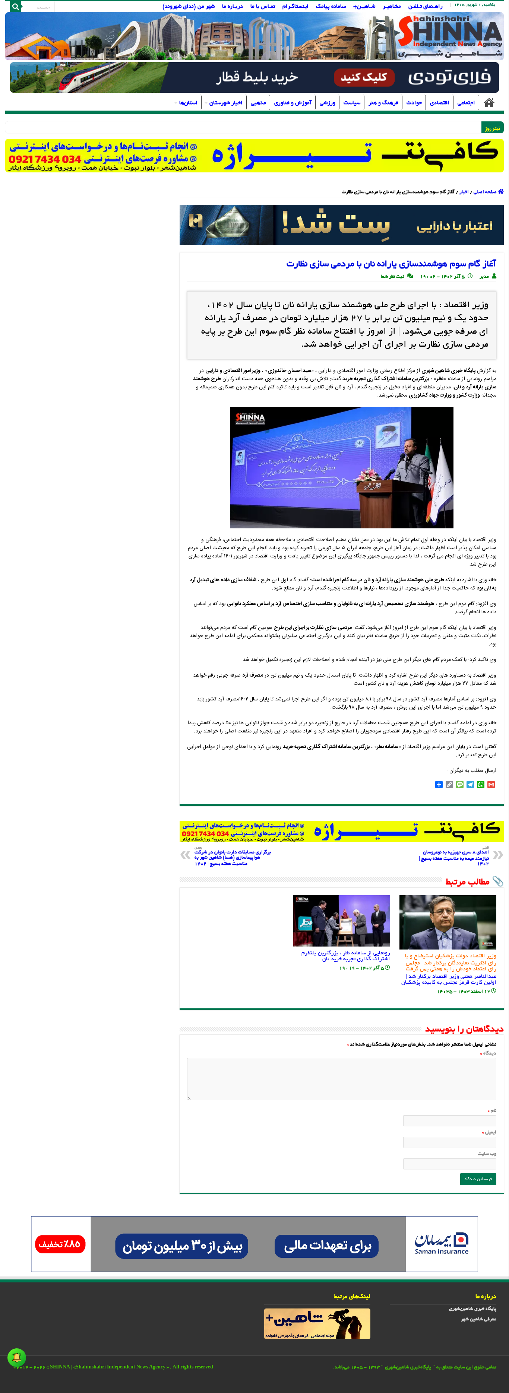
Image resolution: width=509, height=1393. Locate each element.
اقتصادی (439, 103)
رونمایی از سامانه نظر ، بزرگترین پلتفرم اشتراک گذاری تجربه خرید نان (345, 956)
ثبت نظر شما (392, 277)
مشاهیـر (392, 7)
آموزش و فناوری (293, 103)
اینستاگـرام (295, 7)
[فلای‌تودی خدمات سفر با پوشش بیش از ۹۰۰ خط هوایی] (254, 78)
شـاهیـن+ (364, 7)
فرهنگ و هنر (383, 103)
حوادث (414, 103)
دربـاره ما (232, 7)
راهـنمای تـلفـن (425, 7)
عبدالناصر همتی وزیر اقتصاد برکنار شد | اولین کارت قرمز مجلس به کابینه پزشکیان (448, 969)
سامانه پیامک (331, 7)
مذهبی (258, 103)
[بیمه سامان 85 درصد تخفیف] (254, 1245)
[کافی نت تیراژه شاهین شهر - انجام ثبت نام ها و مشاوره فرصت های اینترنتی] (254, 155)
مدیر (484, 277)
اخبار (464, 192)
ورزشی (327, 103)
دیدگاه (488, 1053)
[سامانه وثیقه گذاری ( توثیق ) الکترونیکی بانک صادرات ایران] (342, 226)
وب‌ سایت (487, 1154)
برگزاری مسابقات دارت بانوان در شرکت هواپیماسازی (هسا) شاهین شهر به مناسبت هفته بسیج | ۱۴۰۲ (233, 856)
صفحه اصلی (489, 102)
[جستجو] (15, 6)
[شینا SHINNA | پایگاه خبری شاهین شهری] (254, 36)
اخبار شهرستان (226, 103)
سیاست (352, 103)
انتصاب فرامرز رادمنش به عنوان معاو (440, 127)
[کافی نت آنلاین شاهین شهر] (342, 832)
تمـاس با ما (262, 7)
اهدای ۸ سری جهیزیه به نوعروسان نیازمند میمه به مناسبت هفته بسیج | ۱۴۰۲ (454, 856)
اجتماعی (466, 103)
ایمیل (489, 1132)
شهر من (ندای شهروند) (188, 7)
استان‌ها (188, 103)
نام (492, 1111)
